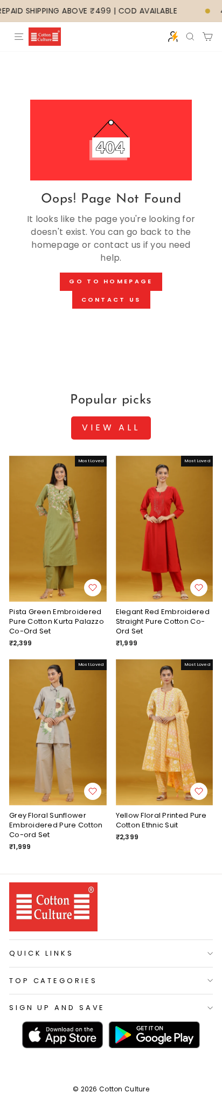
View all (111, 427)
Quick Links (41, 953)
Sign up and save (57, 1007)
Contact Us (111, 299)
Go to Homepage (110, 281)
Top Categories (53, 981)
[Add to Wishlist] (92, 587)
